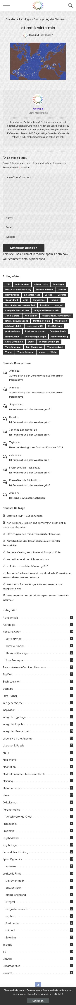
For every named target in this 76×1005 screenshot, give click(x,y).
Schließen (38, 1000)
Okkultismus (10, 802)
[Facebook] (38, 985)
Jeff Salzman (12, 315)
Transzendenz (55, 347)
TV (4, 952)
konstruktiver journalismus (56, 315)
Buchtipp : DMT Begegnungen (25, 515)
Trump (8, 352)
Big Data (8, 674)
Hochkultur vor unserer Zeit (20, 305)
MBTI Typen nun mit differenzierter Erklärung (34, 533)
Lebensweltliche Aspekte (17, 738)
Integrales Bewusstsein (46, 310)
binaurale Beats (44, 289)
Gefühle (62, 295)
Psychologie (10, 845)
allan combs (41, 284)
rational (10, 930)
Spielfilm (11, 937)
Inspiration (9, 710)
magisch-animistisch (18, 909)
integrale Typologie (14, 717)
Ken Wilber (31, 315)
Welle (54, 352)
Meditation (9, 767)
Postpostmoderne (34, 331)
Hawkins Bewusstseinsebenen (27, 497)
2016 (7, 284)
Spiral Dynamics (14, 341)
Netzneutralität (35, 326)
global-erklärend (16, 895)
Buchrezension (11, 681)
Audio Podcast (11, 632)
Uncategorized (11, 966)
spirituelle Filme (12, 873)
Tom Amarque (13, 347)
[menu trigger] (7, 5)
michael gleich (13, 326)
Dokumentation (15, 880)
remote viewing (59, 336)
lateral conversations (16, 321)
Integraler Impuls (13, 724)
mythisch (11, 916)
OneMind (34, 35)
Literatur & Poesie (13, 745)
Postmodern (13, 923)
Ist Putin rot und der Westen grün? (30, 409)
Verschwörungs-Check (19, 816)
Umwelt (7, 958)
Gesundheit (11, 300)
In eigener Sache (13, 703)
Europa (48, 295)
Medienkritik (10, 759)
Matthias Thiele (41, 321)
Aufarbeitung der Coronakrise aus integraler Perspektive (36, 377)
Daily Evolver (12, 295)
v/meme (11, 866)
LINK (30, 133)
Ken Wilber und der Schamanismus (28, 559)
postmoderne (12, 331)
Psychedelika (11, 838)
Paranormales (11, 809)
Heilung (54, 300)
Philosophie (10, 823)
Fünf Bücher (10, 696)
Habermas (39, 300)
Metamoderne (11, 788)
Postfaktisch (55, 326)
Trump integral (26, 352)
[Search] (69, 5)
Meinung (8, 781)
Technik (7, 944)
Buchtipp (8, 688)
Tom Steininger (34, 347)
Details (58, 994)
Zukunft (7, 973)
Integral (59, 305)
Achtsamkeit (22, 284)
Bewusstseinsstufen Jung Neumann (24, 667)
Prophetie (8, 831)
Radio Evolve (12, 336)
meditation (61, 321)
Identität (44, 305)
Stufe (31, 341)
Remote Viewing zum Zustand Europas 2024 (36, 447)
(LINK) (23, 137)
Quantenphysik (58, 331)
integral (10, 902)
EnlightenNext (31, 295)
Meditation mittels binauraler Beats (24, 774)
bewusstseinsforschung (18, 289)
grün (25, 300)
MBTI (6, 752)
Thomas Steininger (49, 341)
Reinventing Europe (35, 336)
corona (62, 289)
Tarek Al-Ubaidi (15, 646)
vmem (42, 352)
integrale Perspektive (17, 310)
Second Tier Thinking (15, 852)
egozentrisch (13, 887)
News (6, 795)
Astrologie (58, 284)
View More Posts (38, 112)
